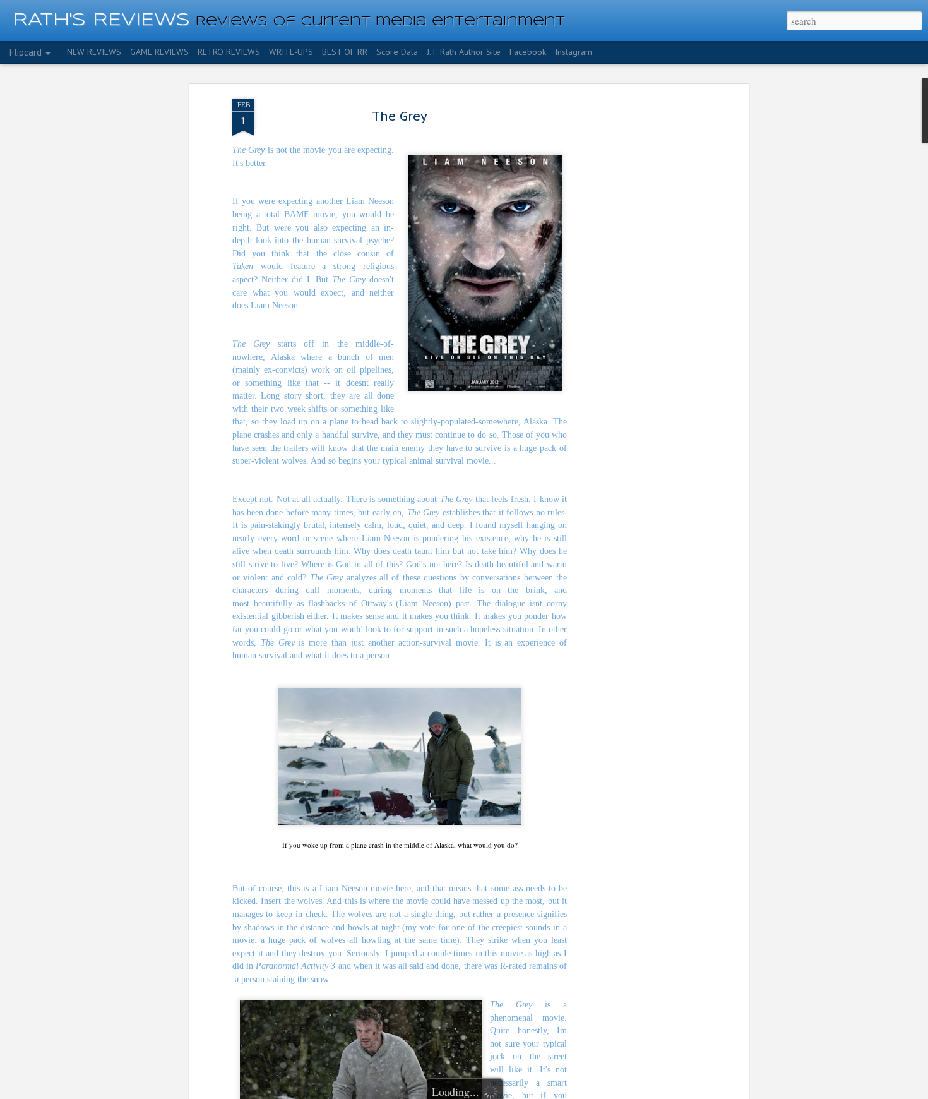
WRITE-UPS (291, 51)
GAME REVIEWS (159, 51)
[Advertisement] (636, 297)
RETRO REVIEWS (229, 51)
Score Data (397, 51)
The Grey (399, 116)
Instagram (573, 51)
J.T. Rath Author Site (464, 51)
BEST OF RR (344, 51)
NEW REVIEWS (94, 51)
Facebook (527, 51)
